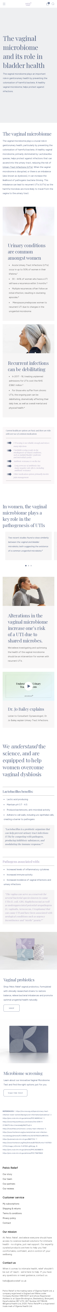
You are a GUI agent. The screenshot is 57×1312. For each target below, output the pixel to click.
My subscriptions (11, 1203)
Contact (7, 1223)
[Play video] (28, 686)
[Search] (52, 3)
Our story (7, 1174)
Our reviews (8, 1188)
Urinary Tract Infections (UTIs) (18, 167)
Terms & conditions (12, 1213)
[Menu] (4, 3)
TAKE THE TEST (15, 1093)
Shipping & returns (12, 1208)
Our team (7, 1179)
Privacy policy (9, 1218)
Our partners (9, 1184)
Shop (11, 1008)
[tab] (26, 565)
